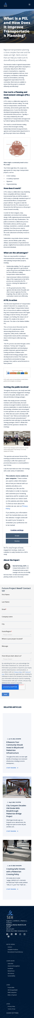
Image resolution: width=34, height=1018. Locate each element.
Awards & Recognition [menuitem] (14, 966)
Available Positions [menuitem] (13, 949)
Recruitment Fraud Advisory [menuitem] (15, 952)
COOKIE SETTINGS (12, 1013)
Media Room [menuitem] (11, 971)
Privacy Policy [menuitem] (11, 1006)
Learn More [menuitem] (10, 961)
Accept (17, 536)
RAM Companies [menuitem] (12, 992)
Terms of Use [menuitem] (11, 1009)
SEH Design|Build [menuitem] (12, 990)
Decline (17, 541)
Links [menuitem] (8, 985)
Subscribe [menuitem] (10, 963)
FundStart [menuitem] (10, 968)
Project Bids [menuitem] (11, 987)
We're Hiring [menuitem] (10, 944)
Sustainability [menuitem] (11, 976)
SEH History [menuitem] (11, 973)
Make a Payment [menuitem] (12, 995)
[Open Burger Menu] (29, 4)
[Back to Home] (5, 4)
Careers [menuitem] (10, 947)
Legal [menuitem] (8, 1004)
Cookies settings (17, 530)
